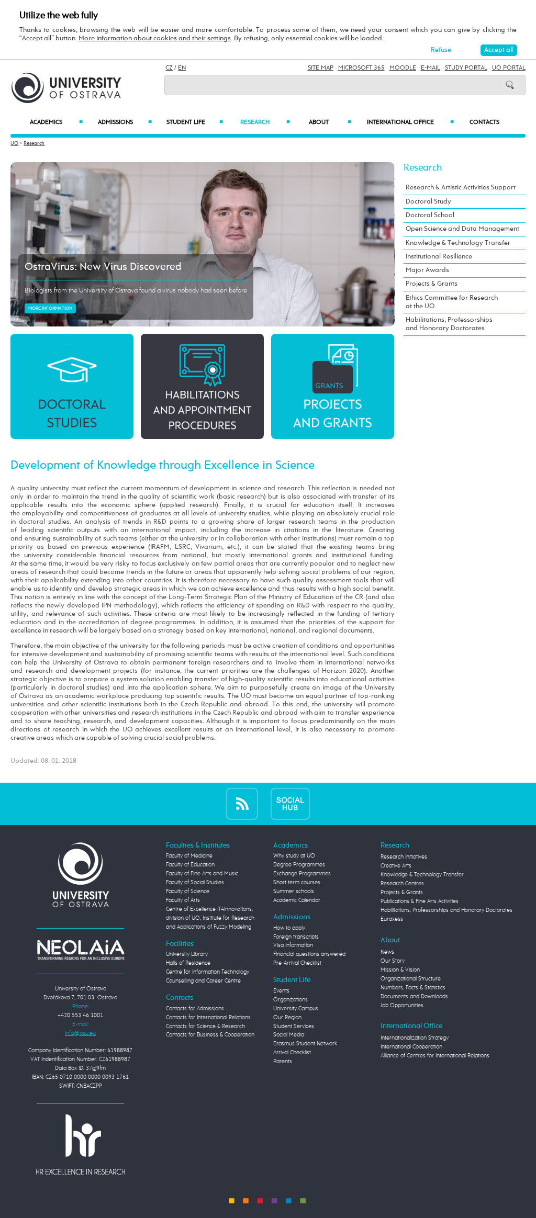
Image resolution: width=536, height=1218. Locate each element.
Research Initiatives (404, 857)
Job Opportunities (402, 1005)
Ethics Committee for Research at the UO (452, 302)
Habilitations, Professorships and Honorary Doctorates (449, 324)
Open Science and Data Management (462, 228)
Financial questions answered (309, 954)
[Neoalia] (80, 949)
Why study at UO (294, 856)
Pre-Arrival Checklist (297, 963)
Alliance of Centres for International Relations (435, 1056)
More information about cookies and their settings (155, 38)
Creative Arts (396, 866)
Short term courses (296, 882)
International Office (410, 122)
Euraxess (392, 919)
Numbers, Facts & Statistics (413, 988)
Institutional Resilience (439, 256)
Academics (56, 122)
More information (50, 308)
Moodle (402, 68)
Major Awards (427, 270)
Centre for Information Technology (207, 972)
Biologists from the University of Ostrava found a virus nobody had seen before (136, 290)
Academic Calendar (296, 900)
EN (182, 68)
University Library (187, 954)
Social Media (288, 1035)
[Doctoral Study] (71, 386)
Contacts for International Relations (208, 1017)
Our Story (393, 961)
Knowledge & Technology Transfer (458, 243)
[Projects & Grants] (332, 386)
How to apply (289, 928)
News (387, 952)
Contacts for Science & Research (205, 1026)
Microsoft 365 (361, 68)
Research (264, 122)
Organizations (290, 1000)
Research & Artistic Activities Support (461, 187)
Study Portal (466, 68)
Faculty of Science (187, 891)
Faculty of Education (190, 865)
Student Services (293, 1026)
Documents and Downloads (414, 997)
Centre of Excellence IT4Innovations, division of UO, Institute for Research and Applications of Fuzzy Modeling (210, 918)
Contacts (484, 122)
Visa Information (293, 945)
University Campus (295, 1009)
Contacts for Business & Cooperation (210, 1035)
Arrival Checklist (292, 1053)
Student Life (195, 122)
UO (14, 143)
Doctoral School (430, 215)
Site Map (320, 68)
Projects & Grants (431, 283)
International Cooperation (411, 1047)
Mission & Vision (400, 970)
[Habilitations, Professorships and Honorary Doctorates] (202, 386)
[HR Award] (80, 1144)
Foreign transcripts (296, 937)
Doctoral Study (428, 201)
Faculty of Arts (183, 900)
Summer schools (293, 891)
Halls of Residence (188, 963)
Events (281, 991)
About (330, 122)
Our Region (287, 1017)
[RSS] (242, 803)
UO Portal (509, 68)
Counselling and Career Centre (203, 981)
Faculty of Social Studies (195, 882)
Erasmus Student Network (305, 1044)
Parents (282, 1061)
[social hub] (290, 803)
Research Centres (402, 884)
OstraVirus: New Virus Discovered (103, 267)
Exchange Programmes (302, 874)
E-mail (430, 68)
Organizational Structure (411, 979)
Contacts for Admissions (195, 1009)
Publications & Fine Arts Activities (420, 901)
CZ (169, 68)
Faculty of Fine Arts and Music (202, 874)
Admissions (125, 122)
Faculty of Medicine (189, 856)
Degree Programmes (299, 865)
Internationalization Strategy (415, 1038)
